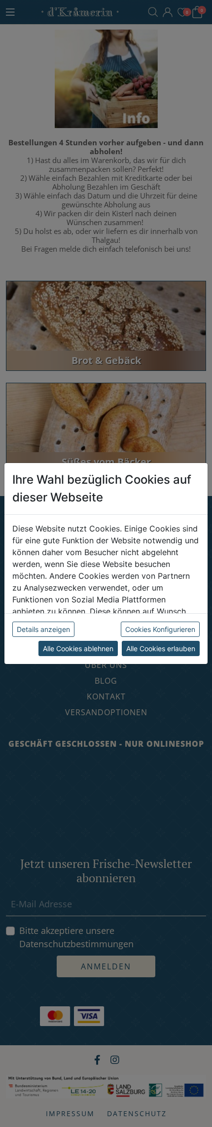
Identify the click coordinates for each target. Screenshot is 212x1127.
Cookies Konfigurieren (160, 629)
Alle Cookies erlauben (160, 648)
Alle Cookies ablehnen (78, 648)
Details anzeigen (43, 629)
